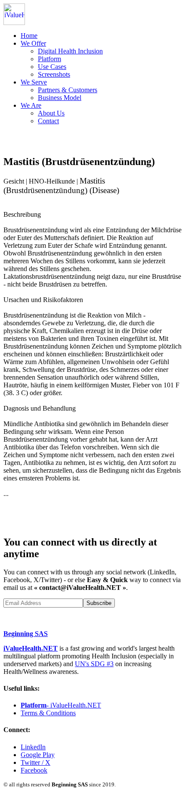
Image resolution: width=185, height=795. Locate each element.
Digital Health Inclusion (70, 51)
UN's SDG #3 (94, 663)
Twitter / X (35, 762)
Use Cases (52, 66)
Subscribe (98, 603)
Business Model (59, 97)
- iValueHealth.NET (61, 705)
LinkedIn (33, 747)
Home (29, 35)
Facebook (34, 770)
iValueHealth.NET (30, 648)
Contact (48, 121)
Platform (49, 58)
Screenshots (54, 74)
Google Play (38, 754)
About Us (51, 113)
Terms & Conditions (48, 713)
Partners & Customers (67, 90)
